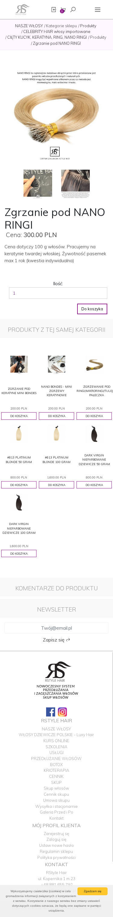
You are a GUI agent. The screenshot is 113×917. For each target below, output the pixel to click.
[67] (38, 183)
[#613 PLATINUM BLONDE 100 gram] (57, 433)
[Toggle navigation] (97, 10)
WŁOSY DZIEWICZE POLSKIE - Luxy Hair (56, 734)
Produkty (88, 25)
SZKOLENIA (56, 746)
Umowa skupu (56, 800)
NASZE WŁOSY (29, 25)
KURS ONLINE (56, 740)
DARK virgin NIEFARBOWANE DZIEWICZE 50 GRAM (94, 459)
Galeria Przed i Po (56, 812)
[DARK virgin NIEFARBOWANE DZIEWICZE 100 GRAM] (19, 502)
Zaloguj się (56, 839)
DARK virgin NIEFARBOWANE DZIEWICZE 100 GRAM (19, 528)
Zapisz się (54, 640)
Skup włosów (56, 788)
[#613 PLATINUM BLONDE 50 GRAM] (19, 433)
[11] (56, 112)
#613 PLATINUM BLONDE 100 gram (56, 459)
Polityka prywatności (56, 857)
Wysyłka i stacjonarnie (56, 806)
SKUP (56, 782)
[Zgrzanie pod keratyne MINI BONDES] (19, 364)
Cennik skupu (56, 794)
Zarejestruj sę (56, 833)
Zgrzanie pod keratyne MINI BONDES (19, 391)
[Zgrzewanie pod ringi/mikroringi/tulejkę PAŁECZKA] (94, 364)
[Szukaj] (73, 10)
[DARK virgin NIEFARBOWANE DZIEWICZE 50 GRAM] (94, 433)
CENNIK (56, 776)
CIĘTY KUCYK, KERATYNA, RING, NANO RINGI (47, 37)
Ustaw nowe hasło (56, 845)
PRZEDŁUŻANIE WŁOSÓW (56, 758)
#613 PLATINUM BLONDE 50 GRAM (19, 459)
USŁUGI (56, 752)
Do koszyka (92, 308)
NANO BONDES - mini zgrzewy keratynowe (56, 391)
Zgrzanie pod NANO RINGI (57, 43)
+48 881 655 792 (57, 884)
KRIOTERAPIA (56, 770)
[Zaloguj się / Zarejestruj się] (53, 10)
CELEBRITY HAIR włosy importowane (56, 31)
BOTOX (56, 764)
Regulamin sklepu (56, 851)
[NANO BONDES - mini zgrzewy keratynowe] (57, 364)
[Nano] (75, 183)
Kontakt (56, 818)
